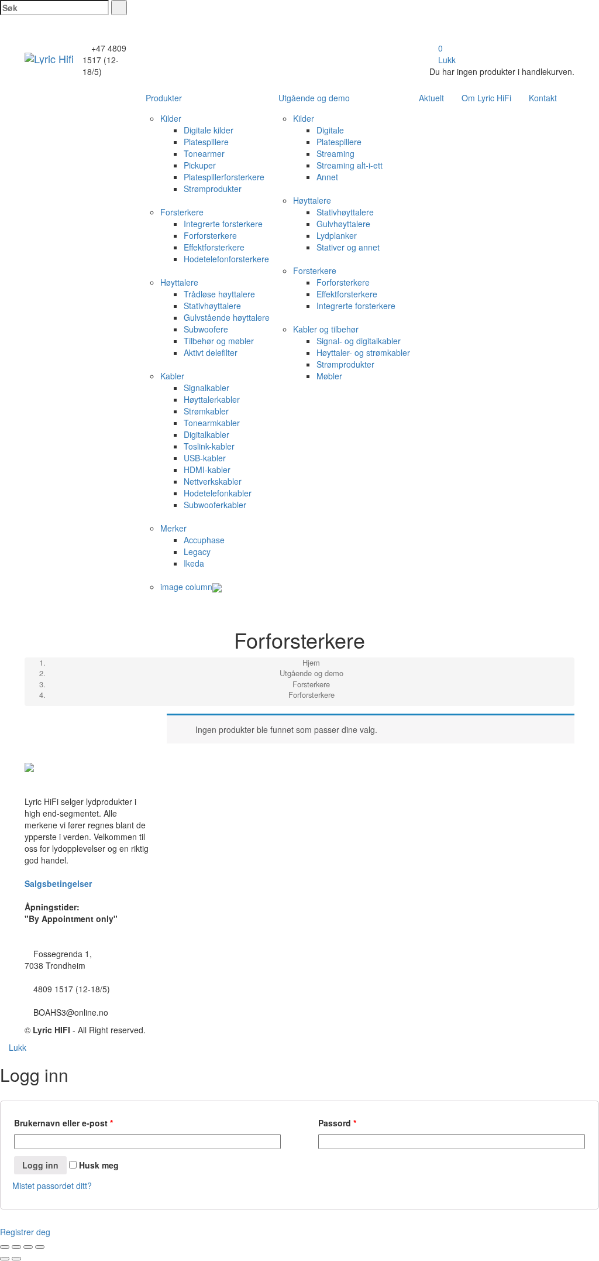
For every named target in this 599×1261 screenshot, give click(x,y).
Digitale (330, 130)
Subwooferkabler (215, 504)
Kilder (170, 118)
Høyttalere (179, 282)
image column (186, 586)
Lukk (446, 60)
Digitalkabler (206, 434)
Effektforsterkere (214, 247)
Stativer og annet (348, 247)
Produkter (164, 98)
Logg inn (40, 1165)
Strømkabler (206, 411)
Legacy (197, 551)
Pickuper (200, 165)
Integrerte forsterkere (223, 223)
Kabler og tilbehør (326, 329)
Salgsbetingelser (58, 883)
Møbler (329, 376)
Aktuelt (431, 98)
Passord (337, 1123)
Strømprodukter (213, 188)
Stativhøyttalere (212, 305)
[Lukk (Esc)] (4, 1247)
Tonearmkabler (212, 423)
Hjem (311, 662)
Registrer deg (25, 1232)
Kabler (172, 376)
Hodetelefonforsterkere (226, 259)
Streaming (335, 153)
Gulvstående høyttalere (227, 317)
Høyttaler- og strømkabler (363, 352)
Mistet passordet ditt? (52, 1185)
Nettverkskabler (213, 481)
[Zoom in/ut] (39, 1247)
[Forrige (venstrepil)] (4, 1258)
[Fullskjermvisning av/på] (28, 1247)
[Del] (16, 1247)
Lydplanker (336, 235)
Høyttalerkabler (212, 399)
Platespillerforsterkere (224, 177)
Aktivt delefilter (210, 352)
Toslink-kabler (209, 446)
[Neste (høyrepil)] (16, 1258)
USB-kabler (205, 458)
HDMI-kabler (207, 469)
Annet (327, 177)
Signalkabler (206, 387)
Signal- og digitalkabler (358, 341)
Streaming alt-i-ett (349, 165)
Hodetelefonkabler (218, 493)
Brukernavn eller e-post (63, 1123)
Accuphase (204, 540)
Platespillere (206, 142)
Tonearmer (204, 153)
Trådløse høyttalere (219, 294)
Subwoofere (206, 329)
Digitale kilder (208, 130)
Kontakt (543, 98)
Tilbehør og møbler (219, 341)
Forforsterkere (210, 235)
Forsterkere (182, 212)
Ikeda (194, 563)
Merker (173, 528)
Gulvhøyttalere (343, 223)
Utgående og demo (314, 98)
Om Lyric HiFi (486, 98)
